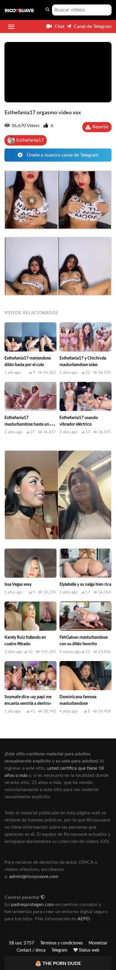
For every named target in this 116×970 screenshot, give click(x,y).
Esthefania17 (30, 140)
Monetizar (98, 943)
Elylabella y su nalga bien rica (85, 584)
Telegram (59, 950)
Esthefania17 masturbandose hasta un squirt (26, 424)
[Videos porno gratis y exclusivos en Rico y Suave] (19, 10)
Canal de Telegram (92, 26)
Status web (88, 950)
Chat (59, 26)
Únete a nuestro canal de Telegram (62, 155)
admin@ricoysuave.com (33, 876)
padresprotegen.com (32, 904)
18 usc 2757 (21, 943)
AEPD (83, 918)
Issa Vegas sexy (18, 584)
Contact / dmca (31, 950)
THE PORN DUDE (62, 963)
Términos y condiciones (61, 943)
